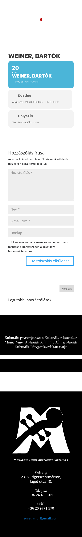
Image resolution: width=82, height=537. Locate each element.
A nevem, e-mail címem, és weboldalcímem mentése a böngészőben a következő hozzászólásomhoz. (38, 246)
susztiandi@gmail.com (41, 518)
